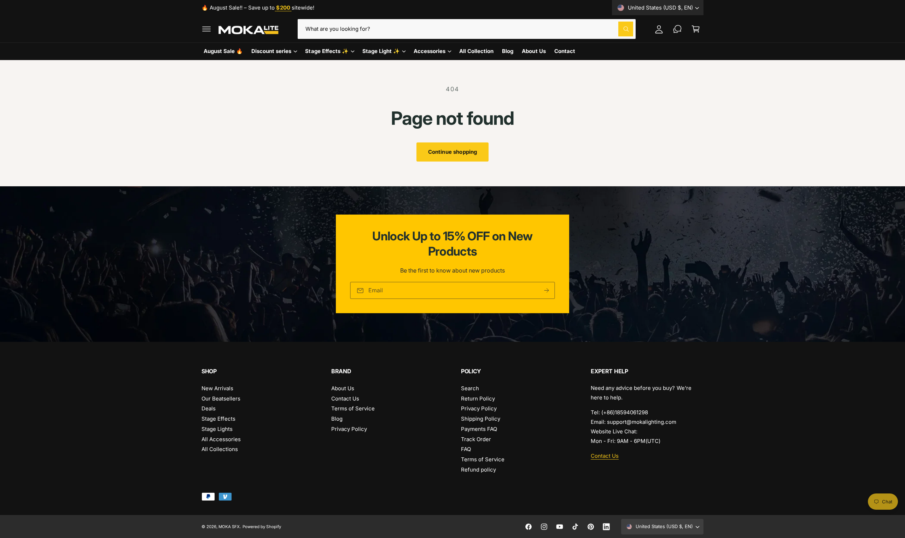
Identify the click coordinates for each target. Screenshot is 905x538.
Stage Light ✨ (381, 51)
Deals (209, 408)
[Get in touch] (677, 29)
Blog (337, 418)
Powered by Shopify (262, 526)
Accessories (429, 51)
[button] (206, 29)
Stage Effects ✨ (326, 51)
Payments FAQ (479, 429)
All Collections (220, 449)
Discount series (271, 51)
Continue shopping (452, 151)
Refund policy (478, 469)
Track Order (476, 439)
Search (470, 388)
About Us (342, 388)
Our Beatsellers (221, 398)
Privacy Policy (349, 429)
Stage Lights (217, 429)
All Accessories (221, 439)
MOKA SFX (229, 526)
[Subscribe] (546, 290)
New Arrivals (217, 388)
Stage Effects (218, 418)
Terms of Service (353, 408)
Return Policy (478, 398)
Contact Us (345, 398)
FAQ (466, 449)
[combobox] (466, 29)
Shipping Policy (480, 418)
